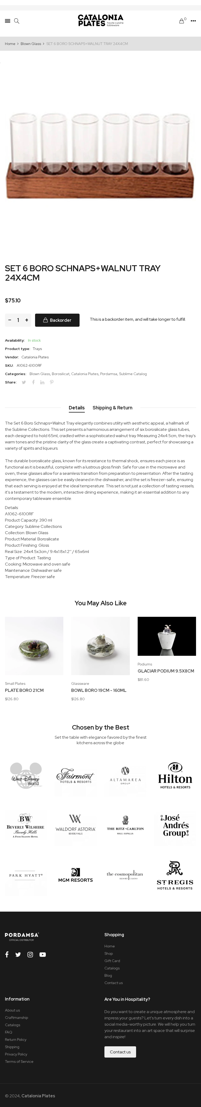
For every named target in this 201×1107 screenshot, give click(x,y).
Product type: (17, 348)
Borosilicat (60, 373)
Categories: (15, 373)
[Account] (193, 21)
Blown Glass (40, 373)
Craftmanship (16, 1017)
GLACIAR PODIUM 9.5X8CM (166, 671)
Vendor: (12, 357)
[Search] (16, 21)
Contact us (113, 982)
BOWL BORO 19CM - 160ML (98, 690)
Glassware (80, 683)
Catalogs (112, 968)
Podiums (145, 664)
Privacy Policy (16, 1054)
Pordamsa (108, 373)
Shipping (12, 1046)
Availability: (15, 340)
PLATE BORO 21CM (24, 690)
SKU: (9, 365)
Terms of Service (19, 1061)
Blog (108, 975)
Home (109, 946)
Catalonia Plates (84, 373)
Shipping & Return (112, 408)
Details (77, 408)
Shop (108, 953)
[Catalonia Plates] (100, 20)
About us (12, 1010)
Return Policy (15, 1039)
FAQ (8, 1032)
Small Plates (15, 683)
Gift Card (112, 960)
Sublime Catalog (133, 373)
